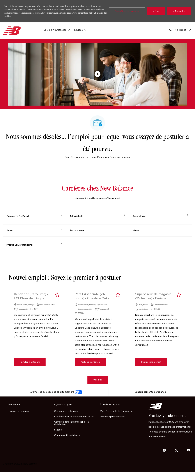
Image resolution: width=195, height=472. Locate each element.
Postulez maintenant (30, 362)
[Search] (170, 30)
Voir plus (97, 380)
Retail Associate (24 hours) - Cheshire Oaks (92, 296)
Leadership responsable (112, 416)
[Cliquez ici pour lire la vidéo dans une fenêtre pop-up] (97, 74)
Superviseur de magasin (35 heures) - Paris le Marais (153, 297)
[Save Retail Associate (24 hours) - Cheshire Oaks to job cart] (117, 294)
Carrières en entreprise (66, 411)
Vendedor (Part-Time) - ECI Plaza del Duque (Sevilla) (31, 297)
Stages (58, 430)
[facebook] (152, 450)
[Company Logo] (12, 30)
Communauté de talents (67, 435)
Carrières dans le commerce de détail (74, 416)
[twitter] (176, 450)
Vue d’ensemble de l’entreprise (116, 411)
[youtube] (188, 450)
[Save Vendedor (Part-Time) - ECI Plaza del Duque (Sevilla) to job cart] (57, 294)
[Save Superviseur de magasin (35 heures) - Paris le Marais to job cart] (178, 294)
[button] (127, 11)
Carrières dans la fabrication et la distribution (71, 423)
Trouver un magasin (18, 411)
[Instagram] (164, 450)
